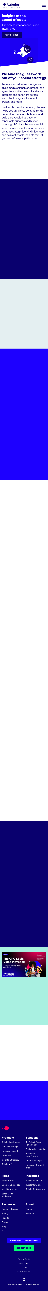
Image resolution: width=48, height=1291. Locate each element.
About (30, 1204)
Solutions (32, 1137)
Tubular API (7, 1164)
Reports (5, 1218)
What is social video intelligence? (14, 1051)
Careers (29, 1209)
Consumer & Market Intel (35, 1166)
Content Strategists (11, 1185)
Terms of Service (24, 1259)
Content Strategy (34, 1160)
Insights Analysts (9, 1189)
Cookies (24, 1267)
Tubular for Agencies (35, 1189)
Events (5, 1222)
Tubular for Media (34, 1180)
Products (8, 1137)
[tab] (24, 424)
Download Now (13, 1018)
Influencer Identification (32, 1154)
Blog (4, 1226)
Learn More (24, 340)
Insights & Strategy (10, 1160)
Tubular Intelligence (11, 1142)
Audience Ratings (10, 1146)
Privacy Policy (24, 1263)
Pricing (5, 1213)
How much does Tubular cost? (20, 1060)
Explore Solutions (21, 473)
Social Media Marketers (7, 1194)
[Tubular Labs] (6, 1128)
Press (4, 1231)
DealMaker (6, 1155)
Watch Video (12, 35)
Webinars (30, 1213)
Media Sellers (8, 1180)
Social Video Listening (36, 1149)
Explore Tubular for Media (24, 561)
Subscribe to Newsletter (24, 1240)
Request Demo (24, 1111)
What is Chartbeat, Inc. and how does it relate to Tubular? (21, 1070)
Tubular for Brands (34, 1185)
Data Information (24, 1272)
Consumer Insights (10, 1151)
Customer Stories (10, 1209)
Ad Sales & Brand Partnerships (34, 1143)
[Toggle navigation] (43, 5)
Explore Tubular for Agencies (24, 680)
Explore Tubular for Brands (24, 621)
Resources (9, 1204)
